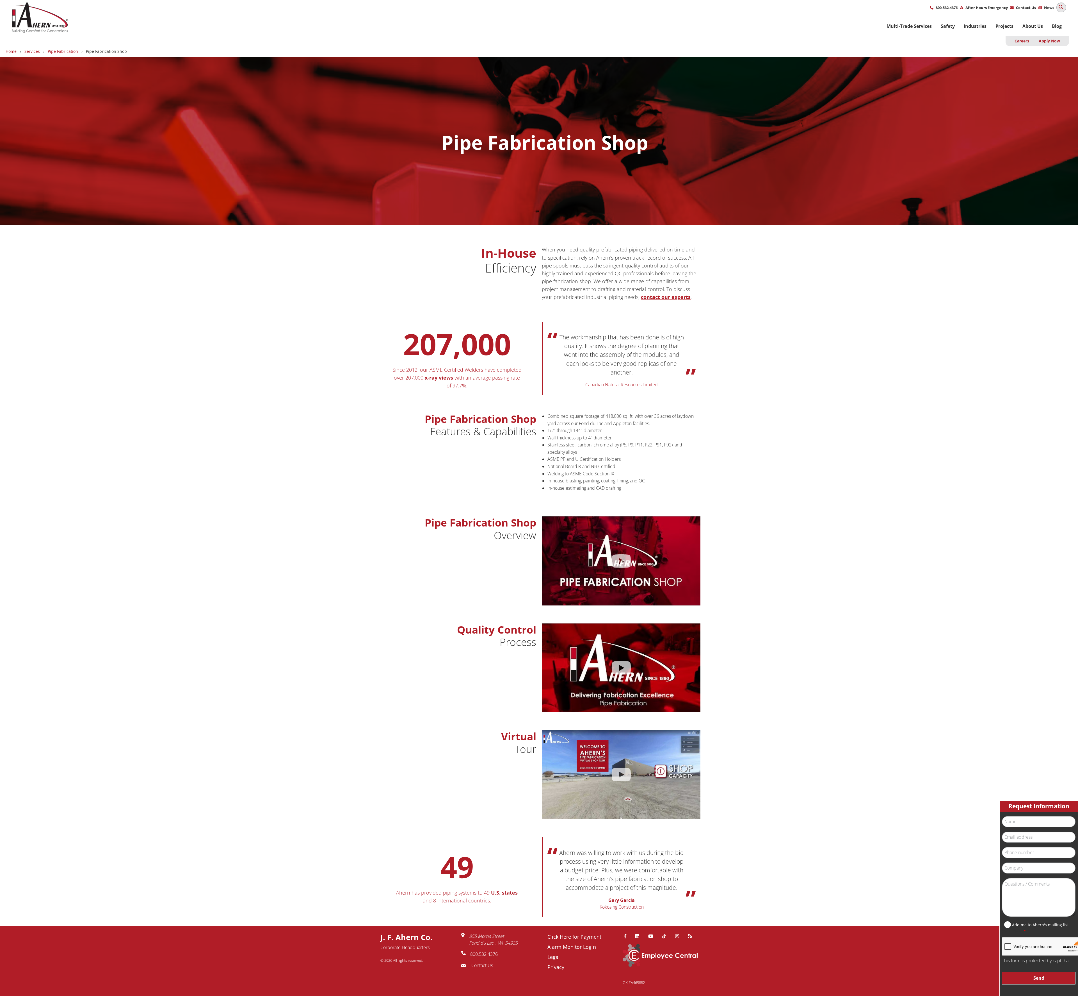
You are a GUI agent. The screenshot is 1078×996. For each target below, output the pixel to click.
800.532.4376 (947, 7)
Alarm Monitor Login (571, 946)
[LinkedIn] (639, 936)
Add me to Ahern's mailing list (1040, 924)
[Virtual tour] (621, 774)
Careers (1022, 41)
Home (11, 51)
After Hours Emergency (986, 7)
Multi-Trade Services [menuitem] (909, 26)
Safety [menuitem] (948, 26)
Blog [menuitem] (1057, 26)
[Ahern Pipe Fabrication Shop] (621, 560)
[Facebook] (627, 936)
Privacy (555, 967)
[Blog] (692, 936)
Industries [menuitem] (975, 26)
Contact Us (1026, 7)
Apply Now (1049, 41)
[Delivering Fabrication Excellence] (621, 667)
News (1049, 7)
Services (32, 51)
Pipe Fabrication (63, 51)
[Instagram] (679, 936)
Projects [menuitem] (1004, 26)
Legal (553, 957)
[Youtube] (653, 936)
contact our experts (666, 297)
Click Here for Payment (574, 936)
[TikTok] (666, 936)
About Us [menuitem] (1032, 26)
